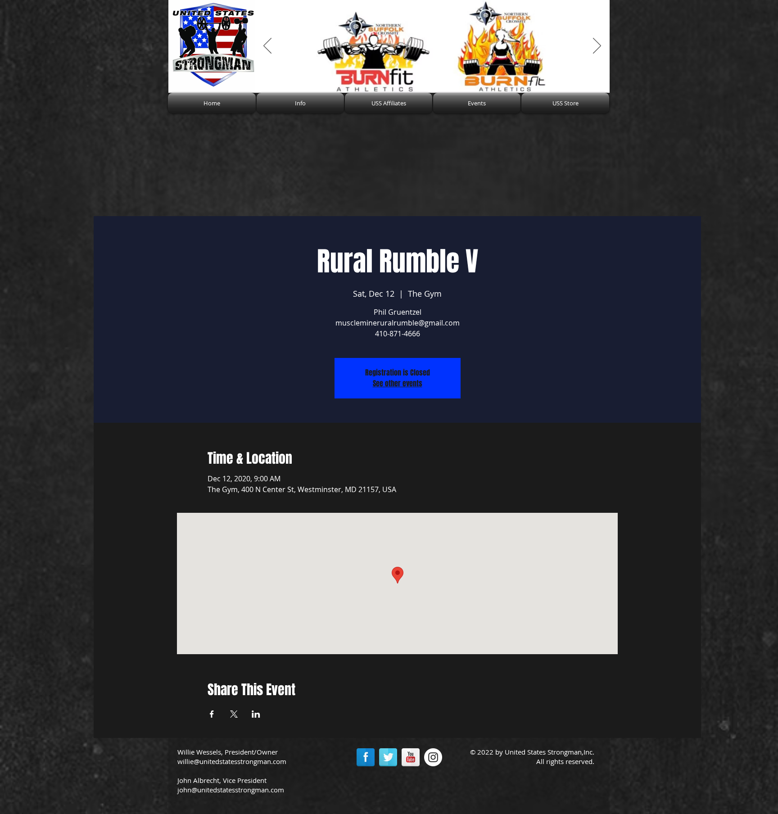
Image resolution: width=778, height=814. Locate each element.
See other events (397, 383)
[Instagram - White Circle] (433, 757)
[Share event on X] (234, 714)
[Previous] (267, 46)
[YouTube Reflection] (411, 757)
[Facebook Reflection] (366, 757)
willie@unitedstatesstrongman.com (231, 761)
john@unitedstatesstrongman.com (230, 789)
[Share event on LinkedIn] (256, 714)
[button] (300, 103)
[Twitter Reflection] (388, 757)
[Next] (597, 46)
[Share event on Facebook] (212, 714)
